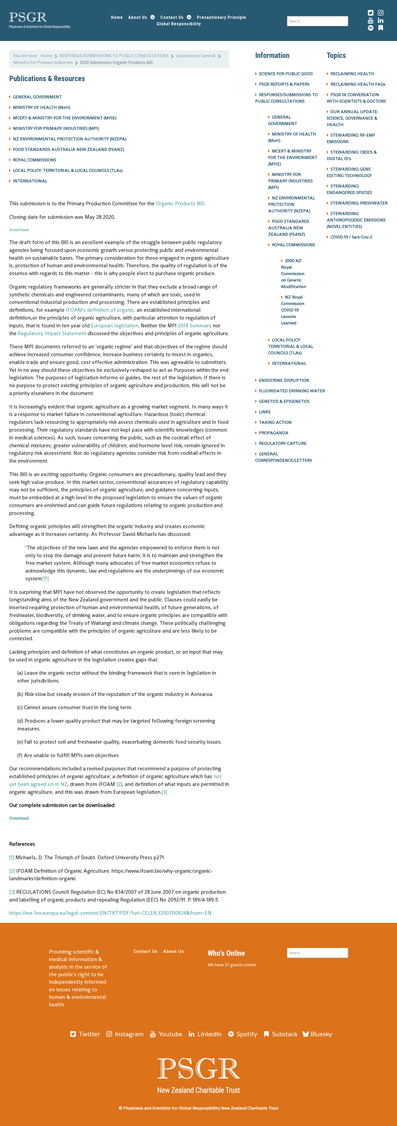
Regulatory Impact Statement (52, 333)
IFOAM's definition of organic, (100, 310)
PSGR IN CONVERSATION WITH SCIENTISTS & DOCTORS (356, 98)
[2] (119, 784)
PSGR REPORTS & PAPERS (284, 84)
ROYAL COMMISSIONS (34, 160)
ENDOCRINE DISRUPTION (284, 380)
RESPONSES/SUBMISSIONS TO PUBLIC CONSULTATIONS (286, 98)
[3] (164, 792)
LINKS (265, 412)
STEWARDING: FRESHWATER (359, 203)
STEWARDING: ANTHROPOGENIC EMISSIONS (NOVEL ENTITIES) (356, 220)
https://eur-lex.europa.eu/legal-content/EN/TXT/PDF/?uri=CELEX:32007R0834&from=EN (110, 913)
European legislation (114, 325)
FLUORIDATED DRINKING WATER (292, 391)
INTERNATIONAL (30, 181)
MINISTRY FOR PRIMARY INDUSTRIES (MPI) (56, 128)
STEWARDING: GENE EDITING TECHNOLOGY (349, 172)
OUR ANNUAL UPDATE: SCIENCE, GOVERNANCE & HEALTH (352, 118)
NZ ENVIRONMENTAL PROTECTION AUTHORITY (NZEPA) (69, 139)
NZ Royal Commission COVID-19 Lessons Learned (292, 310)
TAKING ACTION (275, 422)
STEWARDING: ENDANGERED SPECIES (349, 189)
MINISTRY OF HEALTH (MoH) (41, 107)
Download (19, 230)
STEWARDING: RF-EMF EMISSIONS (351, 138)
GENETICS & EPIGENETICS (284, 401)
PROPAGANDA (273, 433)
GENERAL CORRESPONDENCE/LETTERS (283, 457)
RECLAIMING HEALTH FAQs (358, 84)
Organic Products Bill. (179, 203)
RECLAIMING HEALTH (352, 74)
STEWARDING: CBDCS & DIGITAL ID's (352, 155)
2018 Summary (194, 325)
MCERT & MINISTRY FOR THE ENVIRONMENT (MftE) (64, 118)
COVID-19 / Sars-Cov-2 (351, 237)
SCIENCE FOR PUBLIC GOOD (286, 74)
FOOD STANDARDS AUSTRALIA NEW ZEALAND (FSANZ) (68, 149)
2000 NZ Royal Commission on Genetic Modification (293, 273)
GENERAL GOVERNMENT (37, 97)
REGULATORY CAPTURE (283, 443)
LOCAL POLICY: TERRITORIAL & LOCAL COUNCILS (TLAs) (68, 170)
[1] (46, 578)
